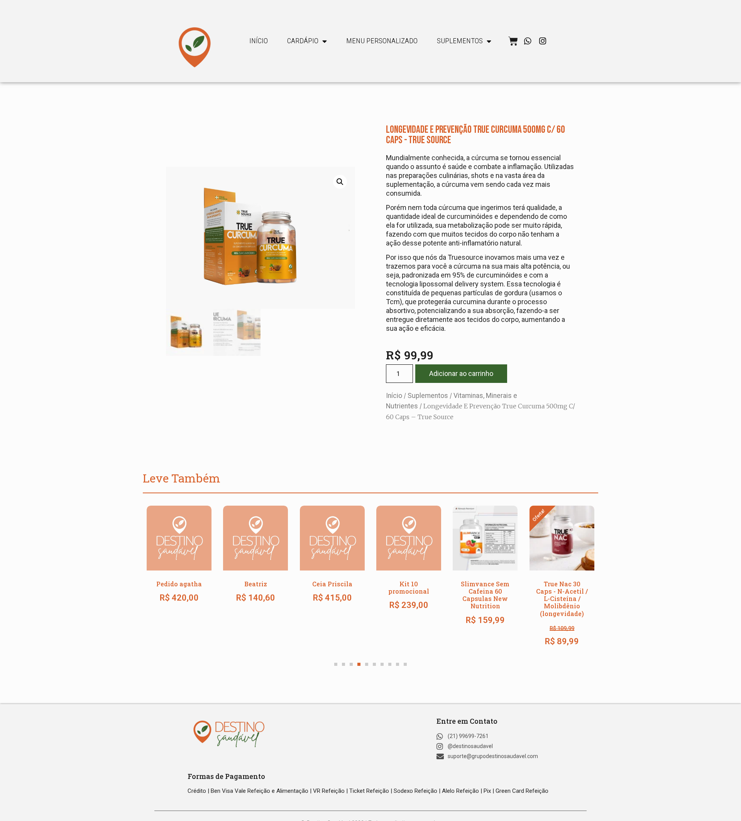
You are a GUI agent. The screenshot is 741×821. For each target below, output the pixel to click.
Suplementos (428, 395)
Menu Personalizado (382, 41)
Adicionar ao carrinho (461, 373)
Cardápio (302, 41)
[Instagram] (543, 41)
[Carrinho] (513, 41)
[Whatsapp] (528, 41)
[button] (340, 182)
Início (258, 41)
